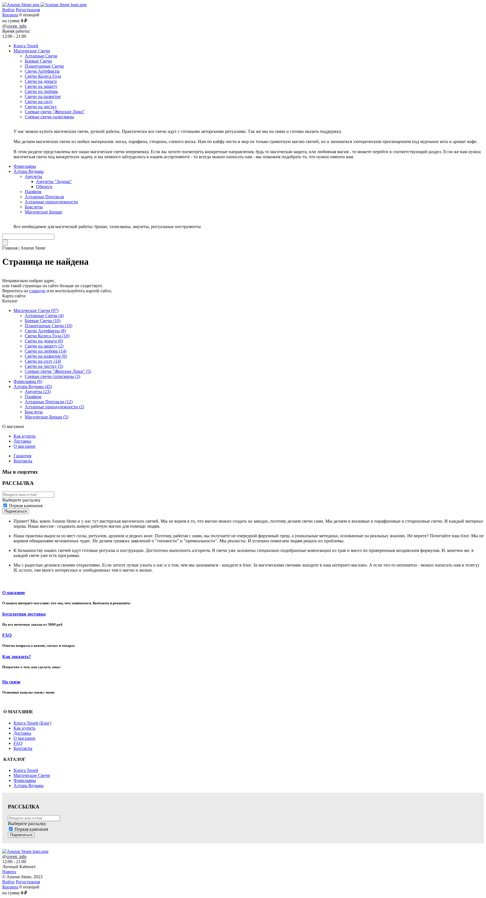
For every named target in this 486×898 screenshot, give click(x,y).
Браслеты (34, 411)
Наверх (9, 871)
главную (37, 290)
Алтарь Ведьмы (29, 785)
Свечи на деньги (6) (44, 340)
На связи (11, 681)
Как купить (24, 436)
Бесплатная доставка (24, 614)
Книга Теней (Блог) (32, 723)
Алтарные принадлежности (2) (54, 406)
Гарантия (22, 455)
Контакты (23, 460)
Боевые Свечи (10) (42, 320)
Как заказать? (16, 656)
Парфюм (33, 396)
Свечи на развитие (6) (46, 356)
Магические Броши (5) (46, 417)
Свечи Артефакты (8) (45, 330)
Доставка (22, 441)
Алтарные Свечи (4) (44, 315)
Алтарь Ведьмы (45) (33, 386)
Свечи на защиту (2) (44, 346)
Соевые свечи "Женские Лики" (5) (58, 371)
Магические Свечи (32, 775)
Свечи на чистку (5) (44, 366)
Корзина (10, 14)
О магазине (24, 446)
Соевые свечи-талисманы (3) (52, 376)
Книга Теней (26, 770)
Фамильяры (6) (28, 381)
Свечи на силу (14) (43, 361)
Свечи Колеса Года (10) (47, 335)
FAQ (7, 635)
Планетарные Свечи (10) (48, 325)
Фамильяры (25, 780)
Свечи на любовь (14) (45, 351)
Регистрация (28, 9)
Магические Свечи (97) (36, 310)
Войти (8, 9)
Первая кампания (25, 505)
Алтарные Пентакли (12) (49, 401)
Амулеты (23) (38, 391)
